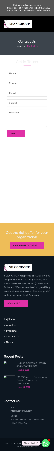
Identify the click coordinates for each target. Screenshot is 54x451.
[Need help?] (46, 443)
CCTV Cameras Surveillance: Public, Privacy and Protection (32, 380)
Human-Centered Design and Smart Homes (31, 364)
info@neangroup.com (21, 410)
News (9, 342)
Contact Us (12, 336)
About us (11, 325)
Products (11, 330)
